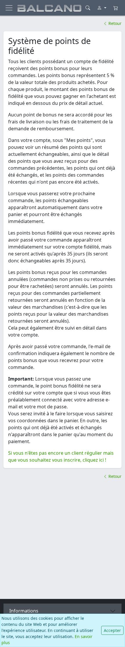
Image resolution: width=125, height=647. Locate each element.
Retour (114, 23)
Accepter (112, 630)
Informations (23, 611)
